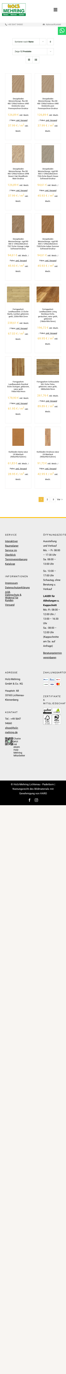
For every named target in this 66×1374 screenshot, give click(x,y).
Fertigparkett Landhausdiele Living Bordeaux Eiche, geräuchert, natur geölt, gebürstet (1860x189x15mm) (48, 315)
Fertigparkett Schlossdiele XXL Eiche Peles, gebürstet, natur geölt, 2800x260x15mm (48, 385)
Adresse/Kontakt (53, 24)
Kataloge (10, 563)
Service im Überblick (11, 552)
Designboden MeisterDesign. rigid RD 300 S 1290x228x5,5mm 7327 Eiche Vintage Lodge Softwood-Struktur (18, 244)
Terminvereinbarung (14, 559)
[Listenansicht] (35, 60)
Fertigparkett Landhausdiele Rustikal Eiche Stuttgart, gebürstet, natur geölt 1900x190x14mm (18, 387)
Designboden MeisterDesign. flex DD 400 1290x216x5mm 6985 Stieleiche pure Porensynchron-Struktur (48, 104)
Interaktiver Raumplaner (11, 543)
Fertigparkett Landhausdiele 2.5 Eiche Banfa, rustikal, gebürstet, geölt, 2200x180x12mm (18, 313)
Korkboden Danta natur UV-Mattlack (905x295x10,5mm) (18, 454)
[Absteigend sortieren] (50, 41)
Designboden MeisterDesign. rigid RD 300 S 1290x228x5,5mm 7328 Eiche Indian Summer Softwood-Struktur (48, 244)
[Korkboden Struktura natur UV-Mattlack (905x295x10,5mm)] (48, 431)
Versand (9, 604)
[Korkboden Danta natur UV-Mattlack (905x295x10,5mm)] (18, 431)
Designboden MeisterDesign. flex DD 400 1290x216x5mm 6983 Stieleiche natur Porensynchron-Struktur (18, 104)
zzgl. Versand (21, 120)
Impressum (11, 583)
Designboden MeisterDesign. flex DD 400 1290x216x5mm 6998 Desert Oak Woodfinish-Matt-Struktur (18, 174)
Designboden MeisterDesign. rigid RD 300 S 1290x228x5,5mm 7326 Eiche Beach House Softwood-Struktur (47, 174)
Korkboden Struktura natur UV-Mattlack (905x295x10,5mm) (48, 454)
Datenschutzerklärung (14, 587)
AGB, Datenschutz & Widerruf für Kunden (13, 596)
